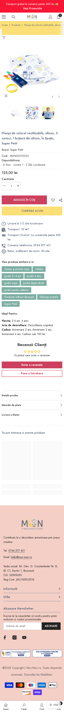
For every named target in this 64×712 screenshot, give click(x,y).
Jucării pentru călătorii (16, 290)
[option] (32, 69)
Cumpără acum (32, 211)
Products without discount (19, 297)
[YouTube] (24, 637)
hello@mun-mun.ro (21, 557)
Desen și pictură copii (16, 269)
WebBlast (46, 675)
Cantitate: (8, 179)
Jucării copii (10, 283)
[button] (53, 97)
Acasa (5, 25)
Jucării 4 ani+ (34, 276)
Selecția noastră (49, 297)
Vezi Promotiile (32, 8)
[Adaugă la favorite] (53, 200)
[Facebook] (4, 637)
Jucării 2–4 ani (12, 276)
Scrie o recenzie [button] (32, 365)
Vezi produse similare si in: (18, 262)
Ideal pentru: (10, 314)
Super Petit (10, 304)
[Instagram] (14, 637)
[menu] (4, 17)
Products (16, 25)
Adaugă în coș (24, 200)
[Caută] (13, 17)
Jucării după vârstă (33, 283)
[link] (16, 486)
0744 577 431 (16, 551)
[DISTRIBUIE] (59, 200)
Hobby (39, 269)
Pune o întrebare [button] (32, 373)
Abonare (51, 626)
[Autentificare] (50, 17)
